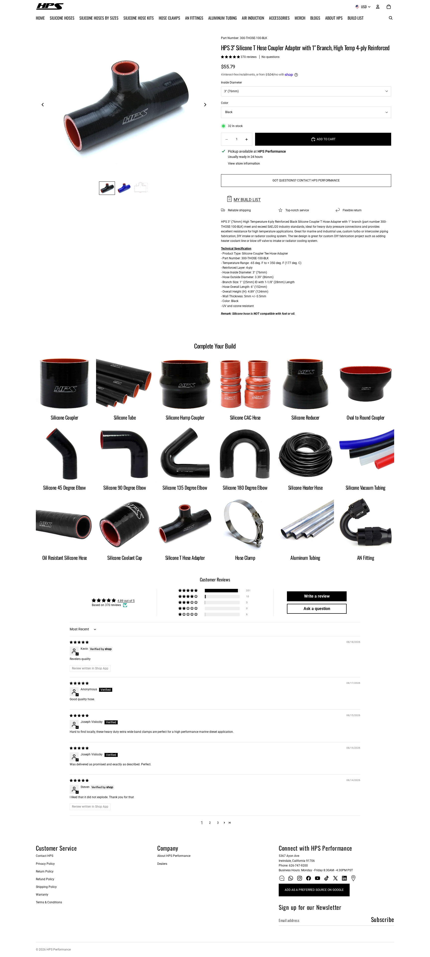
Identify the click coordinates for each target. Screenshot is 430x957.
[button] (231, 57)
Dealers (162, 864)
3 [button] (218, 823)
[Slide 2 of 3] (123, 188)
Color (224, 103)
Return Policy (45, 871)
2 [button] (210, 823)
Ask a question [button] (317, 608)
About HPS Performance (173, 856)
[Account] (377, 6)
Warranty (42, 894)
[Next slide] (206, 105)
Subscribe (382, 919)
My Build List (247, 199)
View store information (244, 163)
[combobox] (306, 91)
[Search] (390, 17)
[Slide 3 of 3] (140, 188)
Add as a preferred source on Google (314, 890)
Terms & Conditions (49, 902)
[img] (79, 642)
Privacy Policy (45, 864)
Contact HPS (44, 856)
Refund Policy (45, 879)
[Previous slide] (41, 105)
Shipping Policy (46, 887)
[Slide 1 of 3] (107, 188)
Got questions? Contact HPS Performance (306, 180)
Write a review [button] (317, 596)
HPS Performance (59, 949)
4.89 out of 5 (126, 601)
